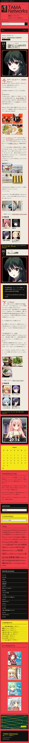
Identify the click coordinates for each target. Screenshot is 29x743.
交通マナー (8, 547)
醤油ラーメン (13, 563)
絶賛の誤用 (4, 583)
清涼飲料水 (23, 557)
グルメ (9, 43)
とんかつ (23, 532)
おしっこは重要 (13, 253)
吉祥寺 (7, 550)
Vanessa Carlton (7, 245)
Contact (3, 579)
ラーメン (12, 43)
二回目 (15, 333)
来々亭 (17, 98)
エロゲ (13, 537)
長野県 (19, 563)
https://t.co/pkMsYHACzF (10, 291)
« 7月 (3, 468)
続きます (12, 302)
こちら (16, 489)
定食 (8, 553)
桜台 (22, 553)
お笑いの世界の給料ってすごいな (8, 610)
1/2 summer (5, 530)
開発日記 (17, 43)
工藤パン (9, 246)
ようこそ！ (4, 575)
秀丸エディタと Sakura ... (7, 588)
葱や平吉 (7, 333)
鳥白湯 (14, 246)
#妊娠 (17, 291)
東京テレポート (15, 553)
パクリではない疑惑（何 (6, 640)
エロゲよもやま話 (5, 592)
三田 (25, 245)
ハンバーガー (11, 542)
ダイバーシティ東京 (20, 245)
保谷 (13, 547)
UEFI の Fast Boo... (5, 614)
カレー (21, 537)
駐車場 (4, 565)
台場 (2, 246)
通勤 (5, 563)
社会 (11, 560)
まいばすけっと (9, 137)
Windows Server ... (5, 601)
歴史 (24, 303)
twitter (7, 532)
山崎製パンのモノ (13, 143)
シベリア (15, 139)
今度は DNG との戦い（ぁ (7, 632)
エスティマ (7, 537)
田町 (12, 246)
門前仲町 (23, 563)
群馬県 (24, 560)
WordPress (12, 532)
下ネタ (17, 544)
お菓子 (12, 245)
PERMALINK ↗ (4, 247)
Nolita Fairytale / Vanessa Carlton (19, 214)
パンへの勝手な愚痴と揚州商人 (7, 626)
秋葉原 (18, 560)
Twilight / (18, 380)
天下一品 (14, 79)
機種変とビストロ (5, 628)
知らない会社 (9, 139)
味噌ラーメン (14, 550)
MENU (3, 30)
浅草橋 (14, 557)
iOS (11, 530)
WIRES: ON (25, 30)
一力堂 (16, 101)
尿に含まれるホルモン (15, 313)
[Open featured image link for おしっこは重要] (14, 269)
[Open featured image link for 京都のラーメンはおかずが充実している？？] (14, 63)
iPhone (16, 530)
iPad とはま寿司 (5, 636)
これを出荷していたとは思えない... (8, 597)
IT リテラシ (4, 605)
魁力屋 (21, 98)
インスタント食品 (14, 534)
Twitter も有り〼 (8, 499)
